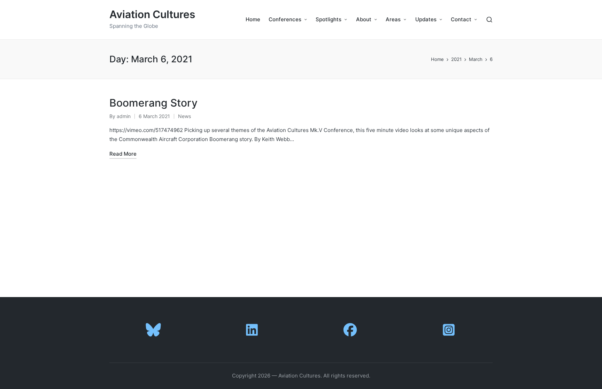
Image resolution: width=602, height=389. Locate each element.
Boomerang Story (153, 102)
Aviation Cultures (152, 14)
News (184, 116)
